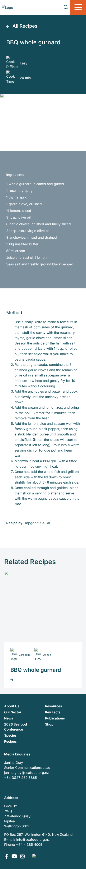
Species (10, 735)
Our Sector (12, 712)
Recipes (10, 741)
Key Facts (53, 712)
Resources (53, 706)
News (8, 718)
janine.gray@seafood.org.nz (26, 772)
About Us (11, 706)
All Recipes (24, 26)
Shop (49, 724)
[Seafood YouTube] (14, 857)
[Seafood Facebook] (7, 857)
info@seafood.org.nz (33, 839)
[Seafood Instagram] (22, 857)
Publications (55, 718)
